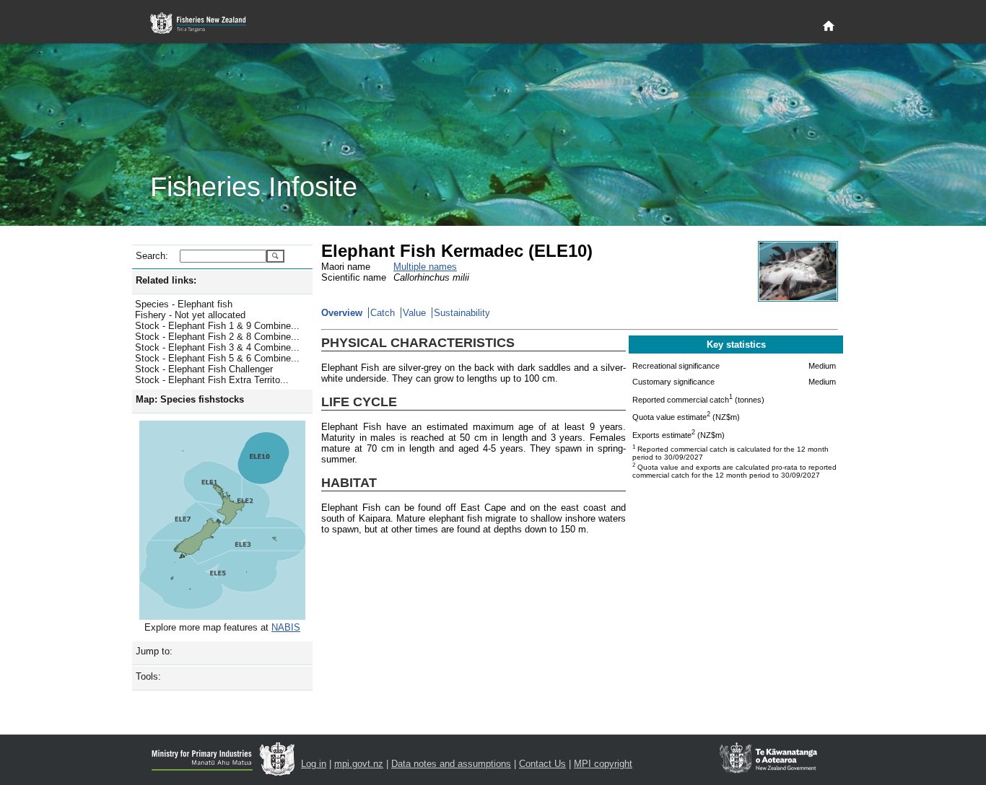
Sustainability (462, 312)
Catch (382, 312)
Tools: (148, 676)
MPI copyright (603, 763)
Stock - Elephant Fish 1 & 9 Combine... (217, 325)
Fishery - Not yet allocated (190, 315)
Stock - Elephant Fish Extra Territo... (212, 379)
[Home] (828, 27)
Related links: (166, 280)
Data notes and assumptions (451, 763)
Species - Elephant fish (183, 304)
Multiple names (425, 266)
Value (414, 312)
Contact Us (542, 763)
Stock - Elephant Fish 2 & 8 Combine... (217, 336)
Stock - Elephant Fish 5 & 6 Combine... (217, 358)
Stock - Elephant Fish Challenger (204, 369)
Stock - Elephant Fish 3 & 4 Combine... (217, 347)
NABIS (285, 627)
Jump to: (154, 651)
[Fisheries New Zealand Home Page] (206, 23)
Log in (313, 763)
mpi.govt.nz (358, 763)
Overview (341, 312)
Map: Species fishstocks (190, 399)
